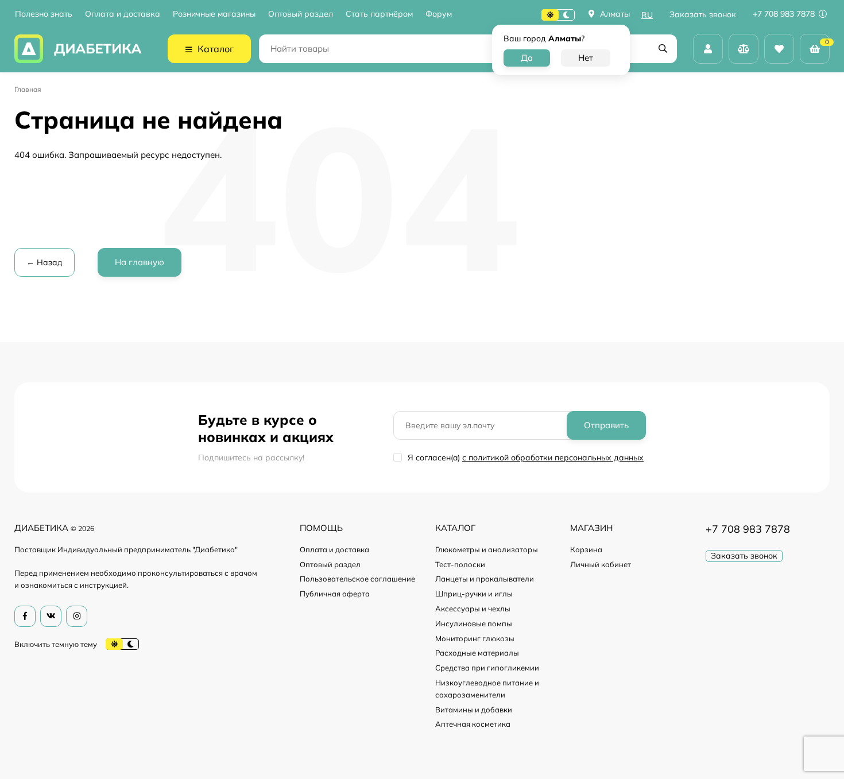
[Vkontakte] (50, 616)
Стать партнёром (379, 14)
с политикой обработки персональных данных (553, 457)
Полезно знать (43, 14)
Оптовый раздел (300, 14)
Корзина (586, 549)
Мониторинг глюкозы (474, 638)
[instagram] (76, 616)
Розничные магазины (214, 14)
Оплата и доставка (122, 14)
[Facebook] (25, 616)
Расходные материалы (477, 652)
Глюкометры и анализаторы (486, 549)
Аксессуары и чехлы (472, 608)
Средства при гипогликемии (487, 667)
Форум (438, 14)
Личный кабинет (600, 564)
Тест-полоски (460, 564)
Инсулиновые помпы (473, 623)
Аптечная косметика (472, 723)
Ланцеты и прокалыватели (484, 578)
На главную (139, 262)
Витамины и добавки (473, 709)
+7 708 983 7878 (785, 14)
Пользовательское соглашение (357, 578)
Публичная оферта (335, 593)
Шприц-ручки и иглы (474, 593)
